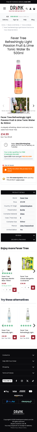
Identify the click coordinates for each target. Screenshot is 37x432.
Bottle (22, 210)
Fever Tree (24, 198)
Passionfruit (29, 226)
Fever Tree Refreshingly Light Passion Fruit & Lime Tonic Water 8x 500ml (19, 29)
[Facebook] (16, 380)
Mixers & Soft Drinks (13, 25)
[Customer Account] (30, 8)
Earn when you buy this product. (20, 179)
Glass (22, 214)
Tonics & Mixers (26, 25)
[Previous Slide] (3, 271)
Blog (32, 20)
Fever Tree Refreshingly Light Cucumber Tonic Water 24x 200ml (26, 333)
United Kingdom (26, 206)
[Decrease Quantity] (3, 290)
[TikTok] (33, 380)
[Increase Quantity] (10, 290)
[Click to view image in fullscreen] (18, 77)
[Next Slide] (34, 271)
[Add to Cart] (14, 290)
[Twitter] (27, 380)
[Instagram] (21, 380)
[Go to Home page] (17, 9)
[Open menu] (4, 8)
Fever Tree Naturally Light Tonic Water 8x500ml (7, 333)
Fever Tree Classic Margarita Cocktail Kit (27, 278)
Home (3, 25)
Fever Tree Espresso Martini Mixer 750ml (8, 278)
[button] (18, 16)
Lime (22, 226)
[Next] (33, 105)
